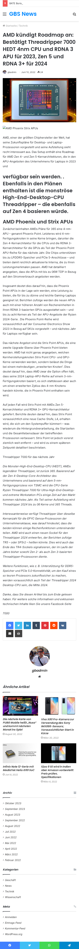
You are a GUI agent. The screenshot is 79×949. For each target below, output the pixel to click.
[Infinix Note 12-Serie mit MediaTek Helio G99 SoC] (20, 753)
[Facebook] (9, 625)
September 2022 (15, 820)
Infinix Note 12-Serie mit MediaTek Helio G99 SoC (18, 768)
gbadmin (12, 72)
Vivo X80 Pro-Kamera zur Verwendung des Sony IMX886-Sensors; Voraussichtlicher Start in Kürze (57, 726)
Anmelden (11, 917)
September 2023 (15, 808)
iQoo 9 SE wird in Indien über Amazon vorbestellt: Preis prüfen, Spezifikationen (57, 772)
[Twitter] (18, 625)
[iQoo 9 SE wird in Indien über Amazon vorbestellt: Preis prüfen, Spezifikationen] (58, 753)
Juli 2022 (10, 831)
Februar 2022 (13, 860)
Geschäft (10, 880)
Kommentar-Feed (15, 928)
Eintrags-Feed (13, 922)
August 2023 (12, 814)
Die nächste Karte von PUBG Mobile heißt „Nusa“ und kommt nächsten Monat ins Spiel (19, 724)
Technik (23, 25)
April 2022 (11, 848)
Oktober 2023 (13, 803)
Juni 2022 (11, 837)
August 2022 (12, 826)
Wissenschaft (13, 897)
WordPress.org (13, 934)
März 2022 (11, 854)
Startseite (11, 25)
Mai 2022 (10, 843)
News (8, 885)
